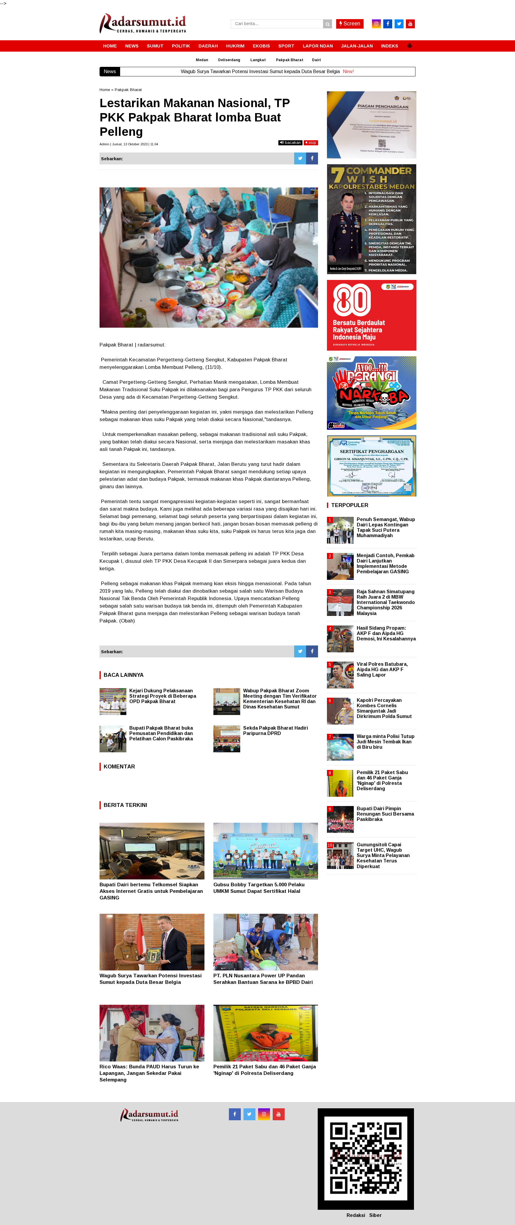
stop (311, 142)
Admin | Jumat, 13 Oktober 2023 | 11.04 (129, 144)
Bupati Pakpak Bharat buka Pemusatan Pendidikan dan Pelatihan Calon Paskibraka (161, 733)
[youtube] (410, 23)
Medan (202, 60)
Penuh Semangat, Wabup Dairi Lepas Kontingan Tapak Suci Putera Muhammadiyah (386, 527)
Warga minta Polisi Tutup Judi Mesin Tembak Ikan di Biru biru (386, 742)
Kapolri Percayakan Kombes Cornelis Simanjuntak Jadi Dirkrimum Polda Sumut (384, 708)
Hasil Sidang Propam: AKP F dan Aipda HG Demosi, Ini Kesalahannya (386, 633)
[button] (409, 43)
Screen (351, 24)
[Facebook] (312, 158)
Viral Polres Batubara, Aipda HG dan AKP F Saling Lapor (382, 669)
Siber (375, 1215)
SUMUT (155, 45)
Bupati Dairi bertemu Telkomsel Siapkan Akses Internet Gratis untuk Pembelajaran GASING (151, 891)
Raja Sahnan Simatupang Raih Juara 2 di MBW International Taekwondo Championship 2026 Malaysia (386, 602)
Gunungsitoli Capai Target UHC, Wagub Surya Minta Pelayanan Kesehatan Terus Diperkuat (383, 855)
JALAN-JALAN (357, 45)
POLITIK (181, 45)
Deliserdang (229, 60)
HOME (110, 45)
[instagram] (376, 23)
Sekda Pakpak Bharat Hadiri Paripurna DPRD (275, 730)
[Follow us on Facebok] (235, 1114)
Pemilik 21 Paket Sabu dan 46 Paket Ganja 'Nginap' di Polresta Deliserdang (382, 780)
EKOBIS (261, 45)
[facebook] (387, 23)
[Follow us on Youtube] (279, 1114)
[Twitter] (300, 158)
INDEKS (389, 45)
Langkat (258, 60)
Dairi (316, 60)
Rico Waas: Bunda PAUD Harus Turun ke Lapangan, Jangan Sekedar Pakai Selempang (149, 1073)
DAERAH (208, 45)
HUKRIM (235, 45)
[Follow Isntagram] (264, 1114)
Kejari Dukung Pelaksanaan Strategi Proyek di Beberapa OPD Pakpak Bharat (162, 696)
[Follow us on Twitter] (249, 1114)
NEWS (132, 45)
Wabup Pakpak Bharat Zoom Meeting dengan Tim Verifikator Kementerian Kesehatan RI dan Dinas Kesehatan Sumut (280, 698)
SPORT (286, 45)
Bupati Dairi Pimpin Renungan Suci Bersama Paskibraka (385, 814)
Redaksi (356, 1215)
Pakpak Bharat (289, 60)
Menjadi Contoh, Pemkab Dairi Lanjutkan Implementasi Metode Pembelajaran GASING (386, 563)
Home (105, 89)
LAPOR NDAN (318, 45)
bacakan (292, 142)
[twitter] (399, 23)
